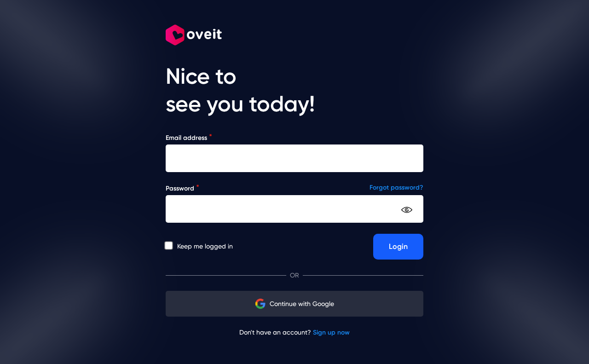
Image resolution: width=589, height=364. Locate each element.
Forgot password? (396, 187)
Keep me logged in (204, 246)
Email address (189, 137)
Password (182, 188)
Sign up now (331, 332)
